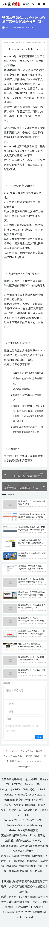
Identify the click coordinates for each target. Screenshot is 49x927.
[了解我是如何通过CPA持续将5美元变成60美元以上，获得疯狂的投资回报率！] (10, 517)
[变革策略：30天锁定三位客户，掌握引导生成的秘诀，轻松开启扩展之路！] (10, 569)
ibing (7, 27)
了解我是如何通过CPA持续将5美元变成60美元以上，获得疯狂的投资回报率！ (31, 517)
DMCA (39, 751)
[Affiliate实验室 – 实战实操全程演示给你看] (10, 556)
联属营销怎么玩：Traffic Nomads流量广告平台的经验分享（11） (31, 620)
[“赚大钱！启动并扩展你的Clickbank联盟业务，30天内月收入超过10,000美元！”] (10, 648)
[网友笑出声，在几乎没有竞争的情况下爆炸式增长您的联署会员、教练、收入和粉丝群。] (10, 595)
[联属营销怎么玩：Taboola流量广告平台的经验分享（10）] (10, 608)
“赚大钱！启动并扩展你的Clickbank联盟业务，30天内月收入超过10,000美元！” (31, 646)
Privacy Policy (27, 751)
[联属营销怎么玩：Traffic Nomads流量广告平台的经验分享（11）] (10, 621)
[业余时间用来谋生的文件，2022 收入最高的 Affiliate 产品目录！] (10, 529)
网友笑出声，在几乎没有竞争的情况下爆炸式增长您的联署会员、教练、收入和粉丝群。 (31, 594)
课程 (22, 42)
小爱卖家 (37, 912)
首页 (16, 42)
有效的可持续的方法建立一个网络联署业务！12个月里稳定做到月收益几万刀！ (31, 633)
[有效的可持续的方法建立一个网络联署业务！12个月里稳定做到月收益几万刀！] (10, 634)
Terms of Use (12, 751)
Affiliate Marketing (17, 27)
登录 (27, 4)
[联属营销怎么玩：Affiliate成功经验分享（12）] (10, 504)
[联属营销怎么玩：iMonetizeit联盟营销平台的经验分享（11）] (10, 582)
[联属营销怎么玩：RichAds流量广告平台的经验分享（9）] (10, 660)
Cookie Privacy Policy (13, 756)
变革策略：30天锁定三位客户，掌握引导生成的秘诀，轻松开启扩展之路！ (31, 568)
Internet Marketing (34, 42)
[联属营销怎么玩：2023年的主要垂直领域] (10, 673)
